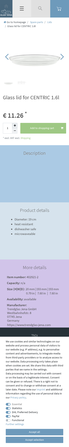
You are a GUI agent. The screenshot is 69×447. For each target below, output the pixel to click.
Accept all (34, 432)
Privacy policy (18, 397)
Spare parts (36, 22)
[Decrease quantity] (14, 131)
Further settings (15, 424)
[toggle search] (40, 8)
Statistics (17, 408)
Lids (49, 22)
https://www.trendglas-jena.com (29, 325)
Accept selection (34, 439)
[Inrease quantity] (14, 125)
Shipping (25, 138)
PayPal (15, 416)
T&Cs (34, 335)
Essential (17, 404)
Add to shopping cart (42, 128)
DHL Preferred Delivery (25, 412)
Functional (18, 420)
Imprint (41, 389)
